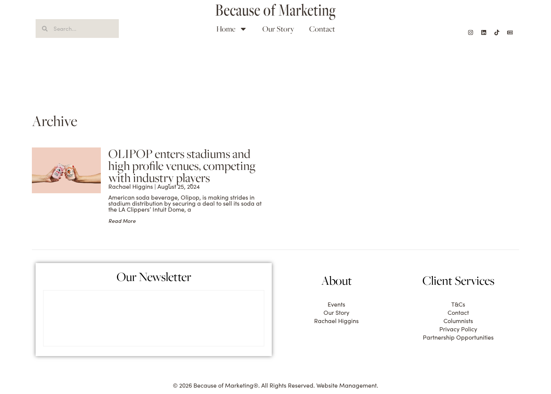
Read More (122, 220)
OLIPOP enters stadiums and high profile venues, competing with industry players (182, 165)
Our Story (278, 29)
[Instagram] (470, 32)
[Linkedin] (483, 32)
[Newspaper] (509, 32)
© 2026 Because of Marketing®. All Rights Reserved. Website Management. (275, 385)
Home (225, 29)
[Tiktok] (496, 32)
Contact (322, 29)
